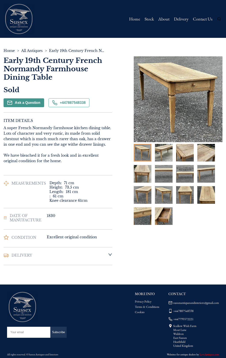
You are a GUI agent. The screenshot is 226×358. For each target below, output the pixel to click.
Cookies (140, 312)
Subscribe (58, 332)
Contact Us (202, 19)
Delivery (181, 19)
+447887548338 (73, 103)
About (164, 19)
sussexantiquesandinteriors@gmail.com (196, 303)
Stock (149, 19)
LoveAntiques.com (209, 354)
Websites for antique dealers (181, 354)
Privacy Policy (143, 301)
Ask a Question (27, 103)
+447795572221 (183, 319)
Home (134, 19)
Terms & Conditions (147, 307)
